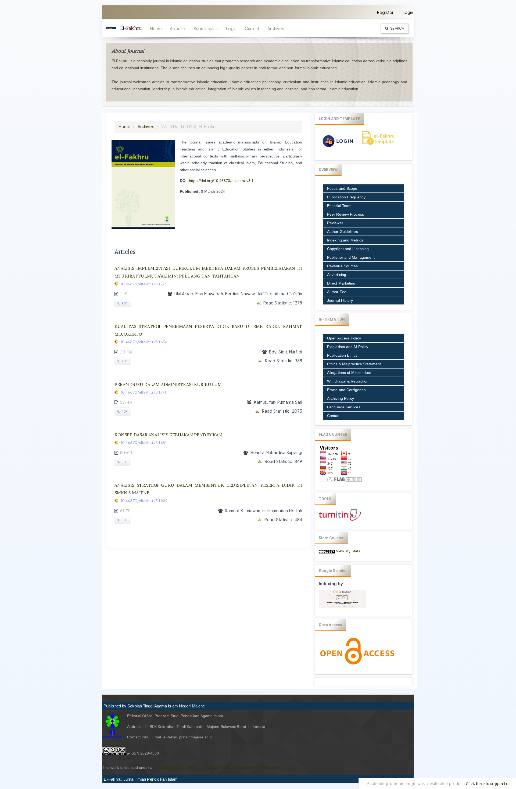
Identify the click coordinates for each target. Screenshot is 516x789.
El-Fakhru (131, 28)
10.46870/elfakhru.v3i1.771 (143, 392)
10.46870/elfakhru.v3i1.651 (144, 442)
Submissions (206, 28)
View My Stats (348, 551)
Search (397, 28)
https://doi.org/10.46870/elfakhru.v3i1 (221, 180)
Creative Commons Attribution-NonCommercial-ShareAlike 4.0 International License (225, 767)
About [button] (176, 28)
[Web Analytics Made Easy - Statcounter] (327, 551)
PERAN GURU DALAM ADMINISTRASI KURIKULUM (168, 384)
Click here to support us (488, 783)
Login (407, 12)
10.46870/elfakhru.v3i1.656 (144, 341)
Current (252, 28)
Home (156, 28)
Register (385, 12)
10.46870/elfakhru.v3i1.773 (144, 284)
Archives (275, 28)
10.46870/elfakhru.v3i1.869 (144, 500)
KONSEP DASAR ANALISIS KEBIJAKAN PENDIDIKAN (168, 434)
